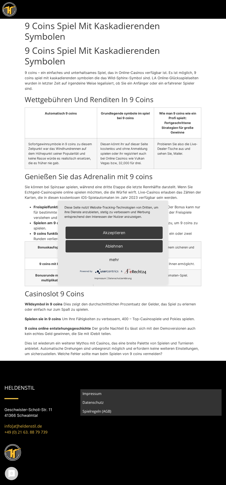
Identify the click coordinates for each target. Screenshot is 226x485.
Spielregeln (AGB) (97, 411)
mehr (114, 259)
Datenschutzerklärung (120, 278)
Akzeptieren (114, 232)
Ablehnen (114, 246)
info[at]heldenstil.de (23, 426)
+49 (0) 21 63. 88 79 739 (25, 432)
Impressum (92, 393)
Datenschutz (93, 402)
